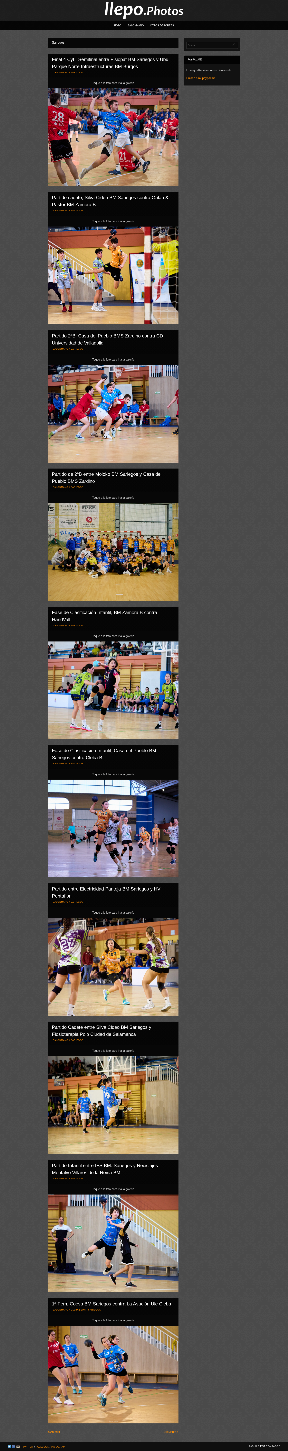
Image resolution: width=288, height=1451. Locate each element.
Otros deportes (162, 25)
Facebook (42, 1447)
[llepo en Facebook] (13, 1447)
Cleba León (78, 1310)
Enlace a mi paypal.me (201, 78)
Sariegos (77, 72)
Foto (117, 25)
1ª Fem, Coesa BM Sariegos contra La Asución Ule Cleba (111, 1303)
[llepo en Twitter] (9, 1447)
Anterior (54, 1431)
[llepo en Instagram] (18, 1447)
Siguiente (171, 1431)
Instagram (58, 1447)
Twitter (28, 1447)
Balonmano (136, 25)
